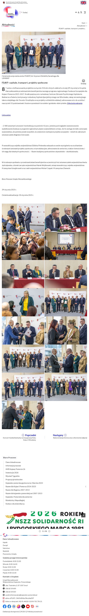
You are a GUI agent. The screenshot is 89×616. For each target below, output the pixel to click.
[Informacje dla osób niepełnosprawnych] (80, 12)
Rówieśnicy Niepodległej (15, 500)
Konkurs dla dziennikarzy (15, 504)
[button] (83, 515)
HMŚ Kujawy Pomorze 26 (15, 469)
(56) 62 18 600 (11, 588)
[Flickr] (37, 606)
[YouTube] (28, 606)
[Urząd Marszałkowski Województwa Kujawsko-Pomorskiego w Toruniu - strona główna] (11, 12)
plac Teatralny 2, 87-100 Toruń (17, 585)
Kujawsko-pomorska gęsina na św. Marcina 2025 (24, 483)
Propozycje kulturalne (14, 479)
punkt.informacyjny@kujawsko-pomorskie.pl (21, 595)
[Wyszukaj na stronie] (21, 12)
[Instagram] (18, 606)
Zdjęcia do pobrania (74, 103)
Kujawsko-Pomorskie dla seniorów (19, 497)
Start (83, 23)
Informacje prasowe (13, 466)
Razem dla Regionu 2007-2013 (18, 490)
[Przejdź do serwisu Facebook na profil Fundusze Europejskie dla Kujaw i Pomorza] (9, 606)
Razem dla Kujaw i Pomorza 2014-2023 (21, 486)
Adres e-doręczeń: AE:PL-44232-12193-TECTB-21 (23, 601)
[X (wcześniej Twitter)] (23, 606)
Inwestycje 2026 (12, 473)
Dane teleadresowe (13, 462)
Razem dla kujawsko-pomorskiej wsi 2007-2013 (24, 493)
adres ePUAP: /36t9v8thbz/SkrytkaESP (19, 598)
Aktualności (81, 26)
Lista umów (6, 115)
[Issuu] (32, 606)
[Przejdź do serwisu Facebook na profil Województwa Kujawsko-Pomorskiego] (4, 606)
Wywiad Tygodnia (12, 476)
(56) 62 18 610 (11, 592)
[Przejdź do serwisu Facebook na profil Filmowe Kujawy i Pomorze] (14, 606)
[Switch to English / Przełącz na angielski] (83, 2)
